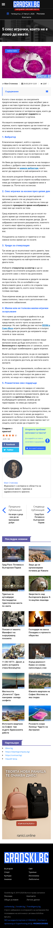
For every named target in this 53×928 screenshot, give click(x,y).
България (8, 868)
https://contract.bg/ (13, 755)
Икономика (34, 875)
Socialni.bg (20, 906)
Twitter (9, 450)
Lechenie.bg (9, 906)
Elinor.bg (9, 748)
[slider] (10, 435)
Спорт (7, 872)
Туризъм (32, 872)
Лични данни (33, 899)
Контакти (26, 17)
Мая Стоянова (11, 83)
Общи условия (11, 899)
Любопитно (34, 879)
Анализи (8, 879)
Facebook (10, 444)
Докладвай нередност (36, 448)
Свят (31, 868)
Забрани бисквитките (27, 8)
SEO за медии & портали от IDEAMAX (20, 920)
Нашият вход (11, 759)
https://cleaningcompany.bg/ (17, 751)
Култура (7, 875)
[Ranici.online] (26, 802)
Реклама (41, 13)
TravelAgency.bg (34, 906)
